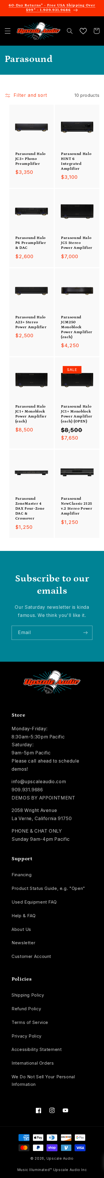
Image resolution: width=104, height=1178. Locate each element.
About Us (21, 929)
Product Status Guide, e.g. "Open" (48, 888)
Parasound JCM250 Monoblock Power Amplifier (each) (76, 327)
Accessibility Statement (37, 1049)
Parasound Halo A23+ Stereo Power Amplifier (31, 322)
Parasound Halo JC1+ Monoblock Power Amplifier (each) (31, 414)
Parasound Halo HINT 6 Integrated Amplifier (76, 161)
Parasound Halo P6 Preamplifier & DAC (30, 243)
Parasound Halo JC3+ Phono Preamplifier (30, 159)
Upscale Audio (60, 1158)
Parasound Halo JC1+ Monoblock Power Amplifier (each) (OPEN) (76, 414)
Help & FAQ (24, 915)
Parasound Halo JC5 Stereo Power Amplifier (76, 243)
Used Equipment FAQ (34, 902)
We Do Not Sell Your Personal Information (43, 1080)
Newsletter (23, 942)
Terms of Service (30, 1022)
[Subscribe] (85, 633)
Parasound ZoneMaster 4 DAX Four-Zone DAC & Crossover (30, 509)
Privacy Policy (27, 1036)
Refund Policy (26, 1008)
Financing (22, 874)
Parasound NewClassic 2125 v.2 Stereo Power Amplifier (76, 506)
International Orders (33, 1063)
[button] (7, 31)
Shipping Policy (28, 995)
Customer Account (31, 956)
